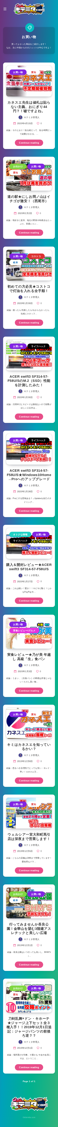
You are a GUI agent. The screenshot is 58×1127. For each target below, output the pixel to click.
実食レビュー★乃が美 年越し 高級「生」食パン (29, 657)
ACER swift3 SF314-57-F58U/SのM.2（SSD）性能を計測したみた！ (29, 381)
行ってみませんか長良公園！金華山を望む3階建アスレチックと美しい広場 (29, 928)
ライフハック (38, 346)
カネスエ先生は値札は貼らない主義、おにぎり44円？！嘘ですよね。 (28, 107)
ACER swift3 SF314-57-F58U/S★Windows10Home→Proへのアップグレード (29, 475)
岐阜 (15, 262)
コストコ (36, 256)
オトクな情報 (20, 534)
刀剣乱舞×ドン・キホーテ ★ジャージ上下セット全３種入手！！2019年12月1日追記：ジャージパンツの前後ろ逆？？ (29, 1027)
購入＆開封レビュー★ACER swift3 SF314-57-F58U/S (29, 567)
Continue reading (29, 142)
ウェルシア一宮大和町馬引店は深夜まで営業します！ (29, 837)
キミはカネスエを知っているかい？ (29, 747)
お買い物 (18, 72)
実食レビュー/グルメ (24, 630)
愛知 (33, 72)
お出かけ (18, 166)
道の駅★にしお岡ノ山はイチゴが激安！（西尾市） (28, 199)
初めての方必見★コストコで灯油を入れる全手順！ (28, 289)
